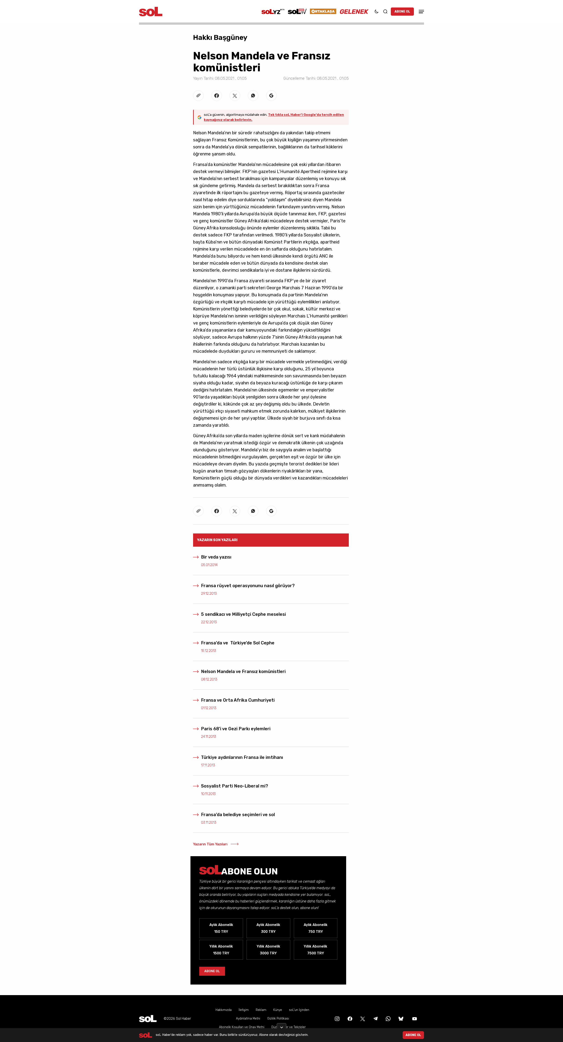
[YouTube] (414, 1018)
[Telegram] (375, 1018)
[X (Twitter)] (362, 1018)
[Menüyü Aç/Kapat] (420, 11)
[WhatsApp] (388, 1018)
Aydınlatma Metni (248, 1018)
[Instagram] (337, 1018)
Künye (277, 1010)
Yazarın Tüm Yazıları (210, 844)
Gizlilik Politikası (278, 1018)
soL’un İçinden (299, 1010)
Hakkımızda (224, 1010)
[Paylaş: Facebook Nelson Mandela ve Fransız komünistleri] (216, 95)
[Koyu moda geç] (376, 11)
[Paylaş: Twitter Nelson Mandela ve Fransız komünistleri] (235, 95)
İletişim (244, 1010)
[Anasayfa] (148, 1018)
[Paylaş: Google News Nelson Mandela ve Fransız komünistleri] (271, 95)
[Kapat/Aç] (281, 1025)
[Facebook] (349, 1018)
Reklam (261, 1010)
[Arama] (385, 11)
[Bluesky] (401, 1018)
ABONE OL (402, 11)
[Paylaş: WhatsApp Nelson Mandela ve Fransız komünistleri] (253, 95)
